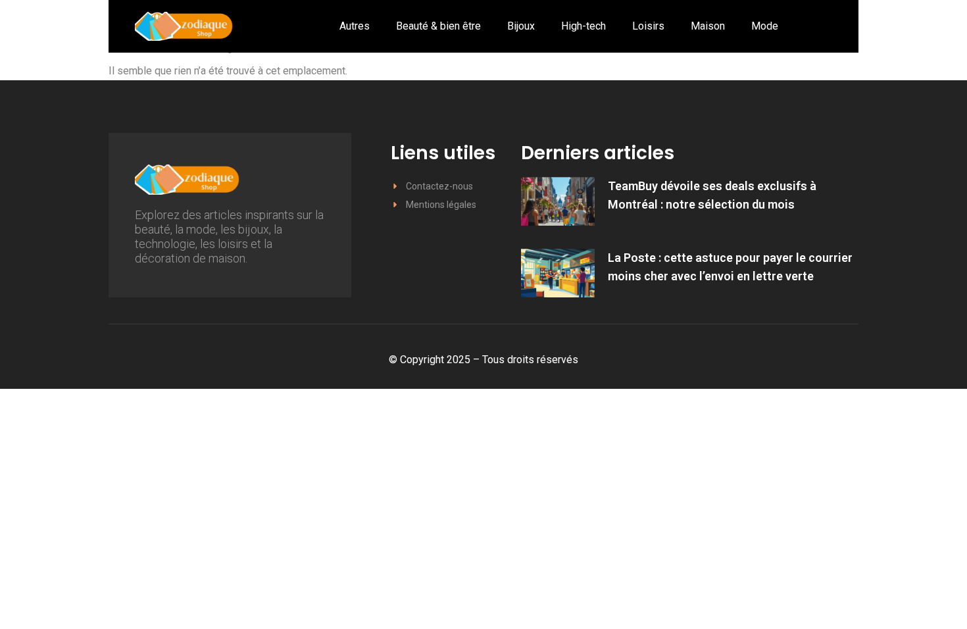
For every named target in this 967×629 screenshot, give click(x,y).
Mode (764, 26)
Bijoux (521, 26)
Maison (708, 26)
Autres (354, 26)
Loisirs (648, 26)
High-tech (583, 26)
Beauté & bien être (438, 26)
